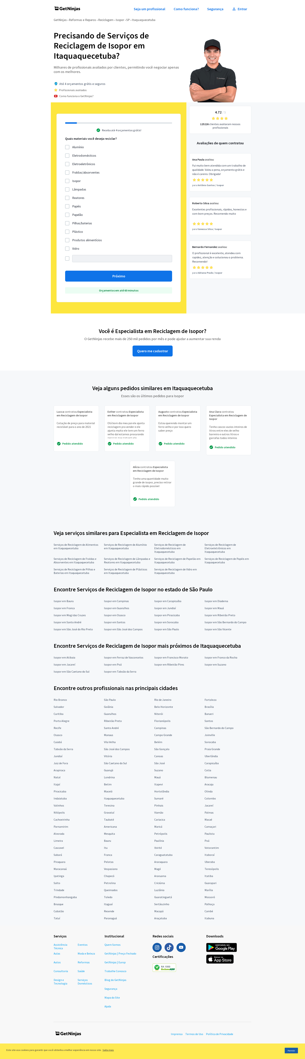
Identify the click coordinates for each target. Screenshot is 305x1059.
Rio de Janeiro (162, 699)
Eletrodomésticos (84, 155)
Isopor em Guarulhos (116, 608)
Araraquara (161, 862)
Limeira (58, 840)
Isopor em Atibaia (64, 657)
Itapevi (158, 784)
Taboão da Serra (63, 749)
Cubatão (59, 911)
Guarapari (210, 883)
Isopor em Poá (113, 664)
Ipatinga (59, 876)
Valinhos (59, 805)
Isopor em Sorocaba (166, 622)
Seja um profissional (149, 9)
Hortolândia (161, 791)
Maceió (108, 791)
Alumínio (78, 147)
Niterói (158, 714)
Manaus (108, 735)
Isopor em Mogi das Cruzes (70, 615)
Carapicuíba (212, 763)
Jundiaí (58, 756)
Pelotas (108, 862)
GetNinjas (60, 20)
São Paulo (110, 699)
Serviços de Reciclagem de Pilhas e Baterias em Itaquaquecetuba (74, 571)
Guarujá (108, 770)
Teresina (109, 805)
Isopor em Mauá (214, 608)
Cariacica (159, 819)
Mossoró (210, 897)
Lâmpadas (79, 189)
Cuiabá (58, 742)
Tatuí (57, 918)
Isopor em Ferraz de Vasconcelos (123, 657)
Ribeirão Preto (113, 721)
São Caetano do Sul (115, 763)
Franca (108, 855)
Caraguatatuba (163, 855)
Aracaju (209, 784)
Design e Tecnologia (60, 981)
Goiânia (108, 707)
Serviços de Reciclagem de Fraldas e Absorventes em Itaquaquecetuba (75, 560)
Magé (157, 869)
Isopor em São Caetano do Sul (71, 671)
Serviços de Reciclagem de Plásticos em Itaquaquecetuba (125, 571)
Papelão (77, 215)
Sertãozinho (161, 904)
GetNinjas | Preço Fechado (120, 953)
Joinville (210, 735)
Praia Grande (212, 749)
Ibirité (158, 847)
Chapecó (109, 876)
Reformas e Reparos (82, 20)
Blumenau (211, 777)
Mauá (157, 777)
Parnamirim (61, 826)
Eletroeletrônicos (83, 164)
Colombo (210, 798)
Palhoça (209, 904)
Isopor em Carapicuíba (167, 601)
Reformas (84, 962)
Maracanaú (60, 869)
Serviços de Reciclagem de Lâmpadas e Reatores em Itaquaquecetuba (127, 560)
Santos (209, 721)
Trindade (59, 890)
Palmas (209, 812)
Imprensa (177, 1034)
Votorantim (212, 847)
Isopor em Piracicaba (167, 615)
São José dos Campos (117, 749)
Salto (57, 883)
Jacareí (209, 805)
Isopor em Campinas (116, 601)
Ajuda (107, 1006)
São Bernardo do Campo (219, 728)
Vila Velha (110, 742)
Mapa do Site (112, 997)
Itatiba (209, 876)
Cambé (209, 911)
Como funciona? (186, 9)
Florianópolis (162, 721)
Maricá (158, 826)
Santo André (111, 728)
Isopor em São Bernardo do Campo (225, 622)
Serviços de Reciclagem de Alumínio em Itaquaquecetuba (125, 546)
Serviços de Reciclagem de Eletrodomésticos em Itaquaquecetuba (170, 548)
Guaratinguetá (163, 897)
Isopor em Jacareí (64, 664)
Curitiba (58, 714)
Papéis (76, 206)
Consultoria (61, 971)
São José (159, 763)
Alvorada (59, 833)
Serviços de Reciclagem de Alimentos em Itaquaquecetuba (76, 546)
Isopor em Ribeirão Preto (220, 615)
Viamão (158, 812)
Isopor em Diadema (216, 601)
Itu (105, 847)
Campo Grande (163, 735)
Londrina (109, 777)
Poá (207, 840)
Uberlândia (211, 756)
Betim (108, 784)
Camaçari (210, 826)
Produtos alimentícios (87, 240)
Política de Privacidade (219, 1034)
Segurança (215, 9)
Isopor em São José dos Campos (123, 629)
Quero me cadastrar (152, 351)
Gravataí (109, 812)
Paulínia (159, 840)
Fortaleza (210, 699)
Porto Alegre (61, 721)
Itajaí (57, 784)
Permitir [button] (291, 1050)
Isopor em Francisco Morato (171, 657)
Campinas (160, 728)
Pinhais (158, 805)
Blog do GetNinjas (115, 980)
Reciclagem (105, 20)
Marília (209, 890)
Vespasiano (111, 869)
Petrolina (110, 883)
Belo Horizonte (163, 707)
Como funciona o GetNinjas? (76, 96)
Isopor (120, 20)
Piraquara (59, 862)
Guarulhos (110, 714)
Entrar (242, 9)
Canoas (158, 756)
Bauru (107, 840)
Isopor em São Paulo (166, 629)
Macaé (208, 819)
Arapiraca (59, 770)
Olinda (209, 791)
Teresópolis (212, 869)
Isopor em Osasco (114, 615)
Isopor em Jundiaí (165, 608)
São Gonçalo (161, 749)
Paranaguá (110, 918)
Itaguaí (108, 904)
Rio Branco (60, 699)
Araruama (160, 876)
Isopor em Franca (64, 608)
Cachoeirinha (62, 819)
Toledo (108, 897)
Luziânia (159, 890)
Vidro (75, 249)
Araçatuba (160, 918)
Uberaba (210, 862)
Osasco (58, 735)
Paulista (209, 833)
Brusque (58, 904)
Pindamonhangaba (65, 897)
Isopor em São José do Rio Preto (73, 629)
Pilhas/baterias (82, 223)
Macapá (158, 911)
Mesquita (109, 833)
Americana (110, 826)
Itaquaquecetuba (143, 20)
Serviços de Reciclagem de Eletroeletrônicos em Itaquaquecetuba (220, 548)
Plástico (77, 232)
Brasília (209, 707)
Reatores (78, 198)
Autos (57, 962)
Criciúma (159, 883)
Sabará (58, 855)
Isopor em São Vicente (218, 629)
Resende (109, 911)
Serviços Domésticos (85, 981)
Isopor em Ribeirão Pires (169, 664)
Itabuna (209, 918)
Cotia (208, 770)
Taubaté (109, 819)
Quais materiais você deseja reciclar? (91, 139)
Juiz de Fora (61, 763)
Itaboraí (209, 855)
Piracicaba (60, 791)
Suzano (158, 770)
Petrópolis (160, 833)
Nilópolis (59, 812)
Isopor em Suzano (215, 664)
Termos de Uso (194, 1034)
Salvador (59, 707)
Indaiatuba (60, 798)
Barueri (209, 714)
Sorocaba (210, 742)
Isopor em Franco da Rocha (221, 657)
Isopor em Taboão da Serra (120, 671)
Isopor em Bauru (64, 601)
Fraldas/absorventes (86, 172)
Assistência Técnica (60, 946)
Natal (57, 777)
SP (128, 20)
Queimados (111, 890)
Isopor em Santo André (67, 622)
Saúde (81, 971)
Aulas (57, 953)
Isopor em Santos (114, 622)
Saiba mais (108, 1050)
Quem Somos (112, 944)
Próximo (118, 276)
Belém (158, 742)
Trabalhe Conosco (115, 971)
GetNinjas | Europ (115, 962)
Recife (57, 728)
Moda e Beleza (86, 953)
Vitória (108, 756)
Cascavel (59, 847)
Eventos (83, 944)
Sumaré (158, 798)
